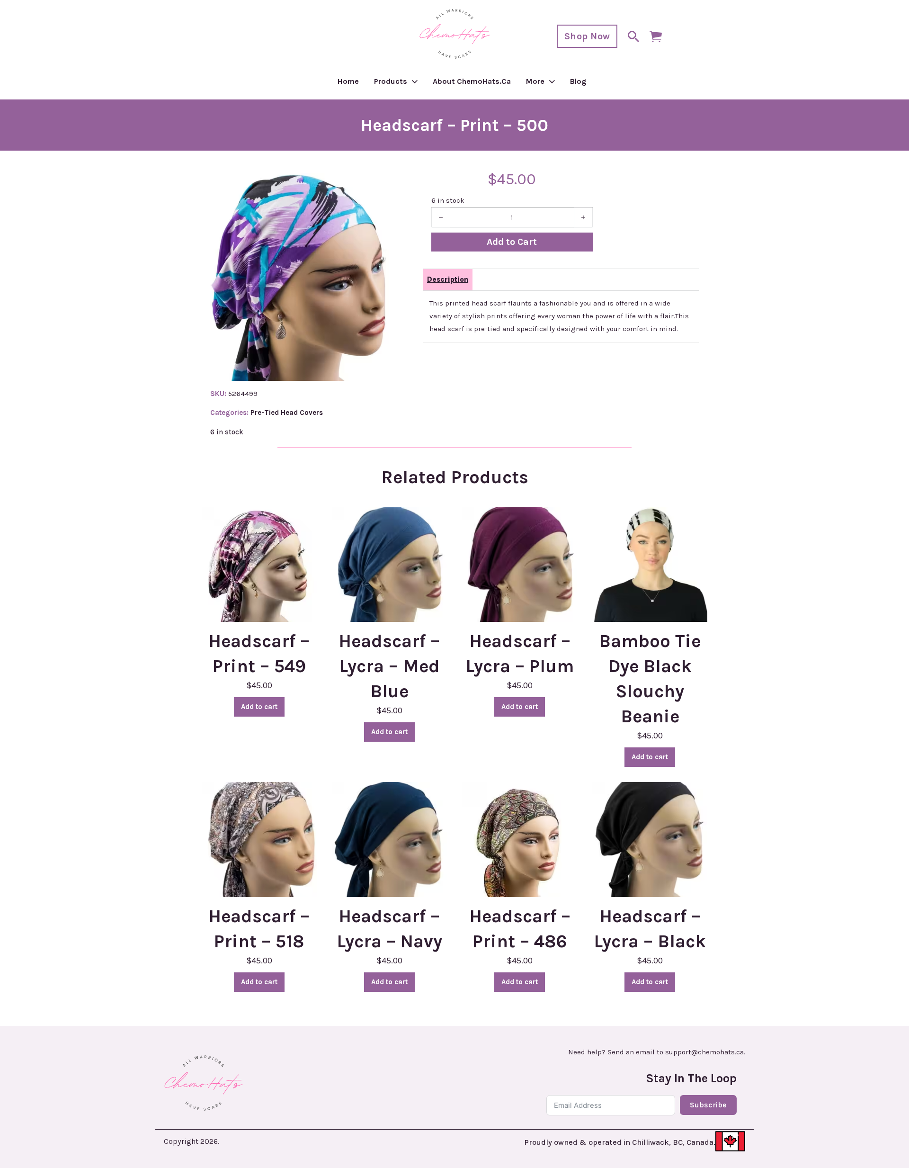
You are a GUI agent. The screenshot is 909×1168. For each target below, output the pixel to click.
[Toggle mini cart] (656, 36)
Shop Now (587, 36)
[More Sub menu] (552, 81)
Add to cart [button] (259, 706)
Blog (578, 81)
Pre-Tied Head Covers (286, 412)
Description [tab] (447, 279)
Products (390, 81)
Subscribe (708, 1104)
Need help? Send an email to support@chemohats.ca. (656, 1052)
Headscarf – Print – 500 (454, 125)
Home (348, 81)
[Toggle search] (633, 36)
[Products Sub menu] (415, 81)
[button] (376, 185)
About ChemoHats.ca (472, 81)
